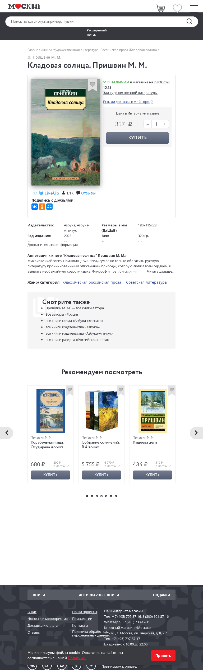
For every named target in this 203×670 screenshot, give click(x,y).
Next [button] (196, 433)
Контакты (80, 625)
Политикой (77, 658)
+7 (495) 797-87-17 (126, 638)
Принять (163, 655)
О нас (31, 611)
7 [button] (116, 496)
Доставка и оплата (42, 625)
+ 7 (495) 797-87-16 (126, 616)
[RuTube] (47, 665)
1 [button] (87, 496)
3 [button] (97, 496)
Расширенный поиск (97, 32)
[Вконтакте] (32, 665)
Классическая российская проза (92, 282)
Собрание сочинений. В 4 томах (100, 445)
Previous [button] (6, 433)
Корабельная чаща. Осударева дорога (47, 445)
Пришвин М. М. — (74, 308)
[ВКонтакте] (34, 206)
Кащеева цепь (145, 442)
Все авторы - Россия (61, 314)
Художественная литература (76, 49)
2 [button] (92, 496)
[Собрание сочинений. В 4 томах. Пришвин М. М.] (102, 411)
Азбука (69, 225)
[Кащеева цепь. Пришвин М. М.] (153, 411)
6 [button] (111, 496)
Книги (47, 49)
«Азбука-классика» (74, 320)
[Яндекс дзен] (91, 665)
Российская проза (114, 49)
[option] (50, 434)
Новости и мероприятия (47, 618)
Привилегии (82, 618)
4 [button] (101, 496)
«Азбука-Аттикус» (79, 333)
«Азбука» (72, 327)
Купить (50, 474)
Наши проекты (84, 611)
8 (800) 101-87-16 (155, 616)
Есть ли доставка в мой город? (128, 101)
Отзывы (33, 632)
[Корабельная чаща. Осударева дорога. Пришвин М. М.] (51, 411)
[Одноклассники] (42, 206)
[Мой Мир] (49, 206)
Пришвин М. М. (47, 57)
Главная (34, 49)
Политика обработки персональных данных (85, 633)
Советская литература (146, 282)
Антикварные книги (99, 595)
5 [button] (106, 496)
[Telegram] (62, 665)
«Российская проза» (77, 339)
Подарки (161, 595)
